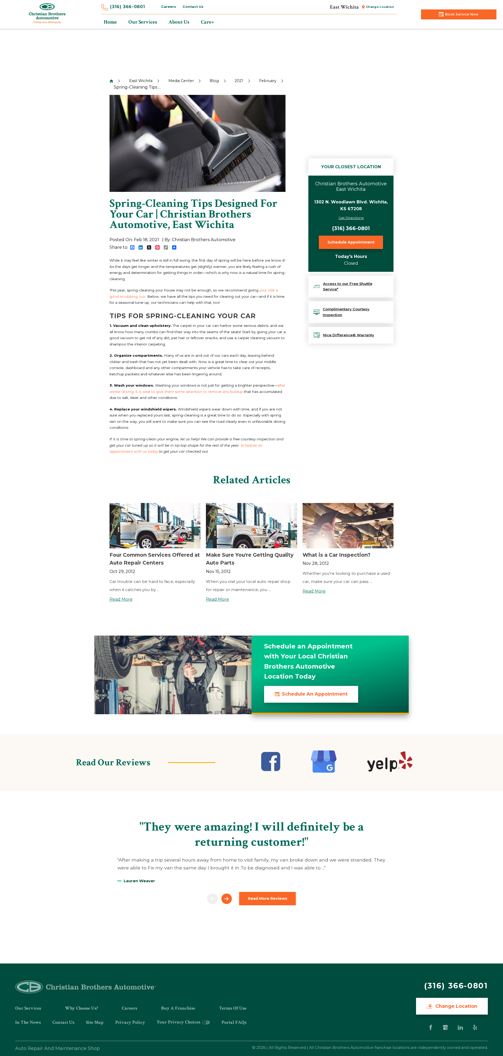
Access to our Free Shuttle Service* (347, 286)
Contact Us (193, 7)
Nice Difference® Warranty (348, 335)
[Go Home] (111, 81)
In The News (28, 1022)
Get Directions (351, 218)
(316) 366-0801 (127, 6)
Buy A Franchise (178, 1008)
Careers (168, 7)
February (267, 80)
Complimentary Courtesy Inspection (346, 312)
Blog (214, 80)
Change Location (380, 7)
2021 (239, 80)
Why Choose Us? (81, 1008)
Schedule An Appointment (315, 694)
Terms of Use (233, 1008)
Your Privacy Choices (179, 1022)
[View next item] (226, 898)
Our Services (28, 1008)
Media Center (181, 80)
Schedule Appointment (351, 242)
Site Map (94, 1022)
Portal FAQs (234, 1022)
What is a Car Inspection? (336, 555)
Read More (121, 599)
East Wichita (140, 80)
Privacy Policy (130, 1022)
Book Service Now (461, 14)
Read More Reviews (267, 898)
